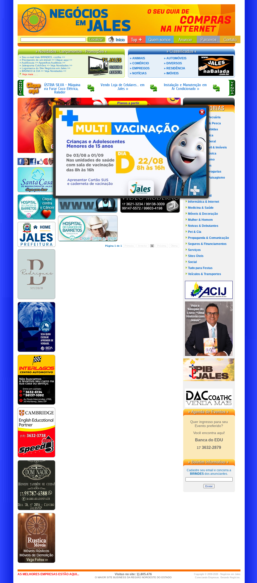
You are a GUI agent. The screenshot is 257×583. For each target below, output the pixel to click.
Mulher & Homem (200, 220)
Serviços (194, 250)
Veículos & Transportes (204, 274)
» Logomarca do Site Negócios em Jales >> (45, 68)
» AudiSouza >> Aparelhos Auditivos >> (42, 62)
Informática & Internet (203, 201)
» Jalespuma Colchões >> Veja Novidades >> (46, 65)
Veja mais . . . (30, 74)
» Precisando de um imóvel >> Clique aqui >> (46, 60)
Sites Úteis (196, 256)
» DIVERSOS (173, 63)
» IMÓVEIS (171, 73)
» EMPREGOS (140, 68)
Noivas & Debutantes (203, 226)
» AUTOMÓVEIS (175, 58)
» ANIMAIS (137, 58)
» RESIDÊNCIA (174, 68)
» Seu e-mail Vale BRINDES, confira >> (42, 57)
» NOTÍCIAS (138, 73)
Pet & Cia (194, 232)
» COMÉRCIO (139, 63)
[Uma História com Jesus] (209, 354)
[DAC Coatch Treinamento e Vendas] (209, 406)
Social (192, 262)
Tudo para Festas (200, 268)
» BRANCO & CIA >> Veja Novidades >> (43, 71)
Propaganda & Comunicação (208, 238)
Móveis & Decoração (203, 214)
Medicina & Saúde (201, 207)
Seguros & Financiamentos (207, 244)
